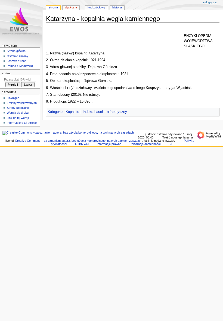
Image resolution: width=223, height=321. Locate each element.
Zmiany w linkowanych (22, 102)
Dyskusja (71, 7)
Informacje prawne (109, 144)
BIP (171, 144)
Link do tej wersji (18, 117)
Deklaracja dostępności (144, 144)
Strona (53, 7)
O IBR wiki (82, 144)
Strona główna (16, 51)
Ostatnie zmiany (17, 56)
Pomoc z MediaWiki (20, 65)
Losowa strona (16, 61)
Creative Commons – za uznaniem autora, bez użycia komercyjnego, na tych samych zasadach (78, 140)
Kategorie (55, 112)
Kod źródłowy (96, 7)
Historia (117, 7)
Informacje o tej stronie (22, 122)
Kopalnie (72, 112)
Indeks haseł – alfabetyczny (105, 112)
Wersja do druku (18, 112)
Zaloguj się (210, 2)
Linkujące (13, 98)
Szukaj (6, 73)
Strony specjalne (18, 107)
